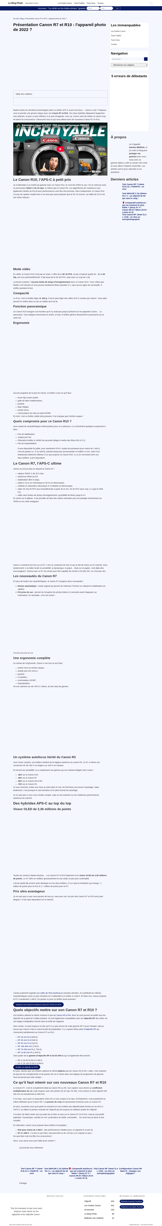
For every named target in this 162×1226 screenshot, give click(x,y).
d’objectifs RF (90, 1029)
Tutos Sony (91, 3)
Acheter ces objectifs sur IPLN (27, 1067)
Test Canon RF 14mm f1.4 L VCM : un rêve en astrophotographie (134, 217)
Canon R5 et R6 (64, 1015)
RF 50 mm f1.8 (24, 1043)
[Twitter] (55, 1202)
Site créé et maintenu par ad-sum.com (20, 1224)
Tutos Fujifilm (79, 3)
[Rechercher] (146, 59)
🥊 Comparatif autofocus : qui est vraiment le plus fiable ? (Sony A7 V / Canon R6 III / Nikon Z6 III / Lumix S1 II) (134, 207)
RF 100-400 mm (25, 1046)
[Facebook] (49, 1202)
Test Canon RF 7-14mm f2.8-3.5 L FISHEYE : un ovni (133, 186)
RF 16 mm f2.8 (24, 1037)
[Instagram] (67, 1202)
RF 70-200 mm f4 (25, 1049)
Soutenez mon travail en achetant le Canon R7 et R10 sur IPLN (38, 1005)
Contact (100, 3)
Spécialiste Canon (31, 3)
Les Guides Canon (65, 3)
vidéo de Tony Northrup (50, 993)
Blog (21, 18)
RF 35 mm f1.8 (24, 1040)
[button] (151, 3)
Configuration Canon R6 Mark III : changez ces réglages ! (130, 1171)
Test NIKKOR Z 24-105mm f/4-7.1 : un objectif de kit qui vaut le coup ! (134, 195)
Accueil (16, 18)
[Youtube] (61, 1202)
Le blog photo (15, 3)
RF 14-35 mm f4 (25, 1052)
